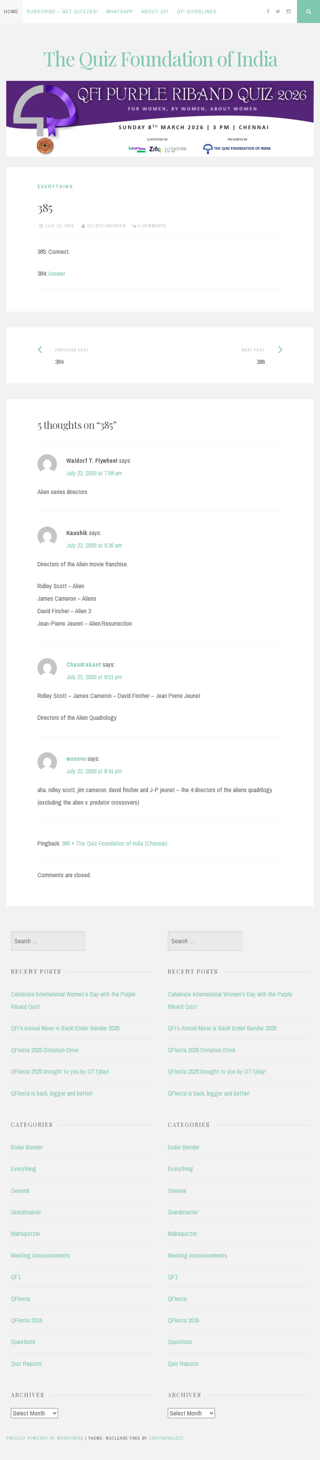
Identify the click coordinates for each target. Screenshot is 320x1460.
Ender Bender (27, 1147)
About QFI (155, 11)
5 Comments (152, 225)
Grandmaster (26, 1212)
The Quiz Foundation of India (160, 58)
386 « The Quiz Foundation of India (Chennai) (114, 843)
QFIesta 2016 (26, 1320)
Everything (55, 186)
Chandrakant (83, 664)
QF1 (16, 1277)
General (20, 1190)
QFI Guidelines (197, 11)
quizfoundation (106, 225)
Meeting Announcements (40, 1255)
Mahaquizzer (25, 1233)
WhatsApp (119, 11)
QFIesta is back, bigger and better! (51, 1093)
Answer (56, 273)
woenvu (76, 758)
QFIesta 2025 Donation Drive (44, 1050)
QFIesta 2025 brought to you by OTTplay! (60, 1071)
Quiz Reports (26, 1363)
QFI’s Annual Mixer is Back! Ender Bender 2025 (65, 1028)
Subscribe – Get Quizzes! (62, 11)
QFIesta (20, 1298)
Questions (23, 1341)
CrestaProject (166, 1438)
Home (11, 11)
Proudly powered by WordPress (45, 1438)
